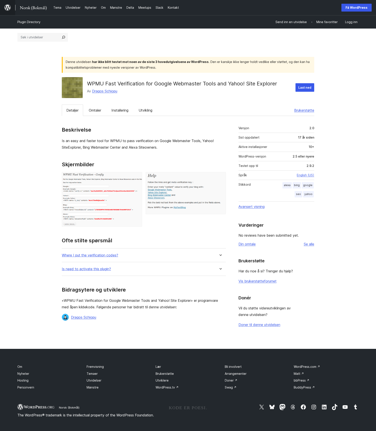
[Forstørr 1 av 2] (136, 178)
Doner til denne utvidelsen (259, 324)
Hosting (23, 380)
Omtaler (95, 110)
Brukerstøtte (304, 110)
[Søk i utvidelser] (63, 37)
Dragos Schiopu (104, 91)
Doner (231, 380)
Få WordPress (357, 7)
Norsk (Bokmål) (69, 407)
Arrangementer (236, 373)
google (307, 185)
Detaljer (72, 110)
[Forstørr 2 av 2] (220, 178)
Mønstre (93, 387)
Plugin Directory (28, 22)
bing (297, 185)
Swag (231, 387)
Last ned (304, 87)
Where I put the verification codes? (90, 255)
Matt (299, 373)
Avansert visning (251, 206)
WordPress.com (307, 366)
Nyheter (23, 373)
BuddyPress (304, 387)
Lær (158, 366)
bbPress (301, 380)
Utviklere (162, 380)
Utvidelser (94, 380)
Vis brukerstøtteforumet (257, 281)
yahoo (308, 194)
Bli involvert (233, 366)
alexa (287, 185)
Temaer (92, 373)
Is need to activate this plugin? (86, 269)
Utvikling (145, 110)
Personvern (25, 387)
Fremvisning (95, 366)
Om (19, 366)
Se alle (309, 244)
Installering (119, 110)
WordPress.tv (167, 387)
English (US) (305, 175)
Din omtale (247, 244)
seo (298, 194)
